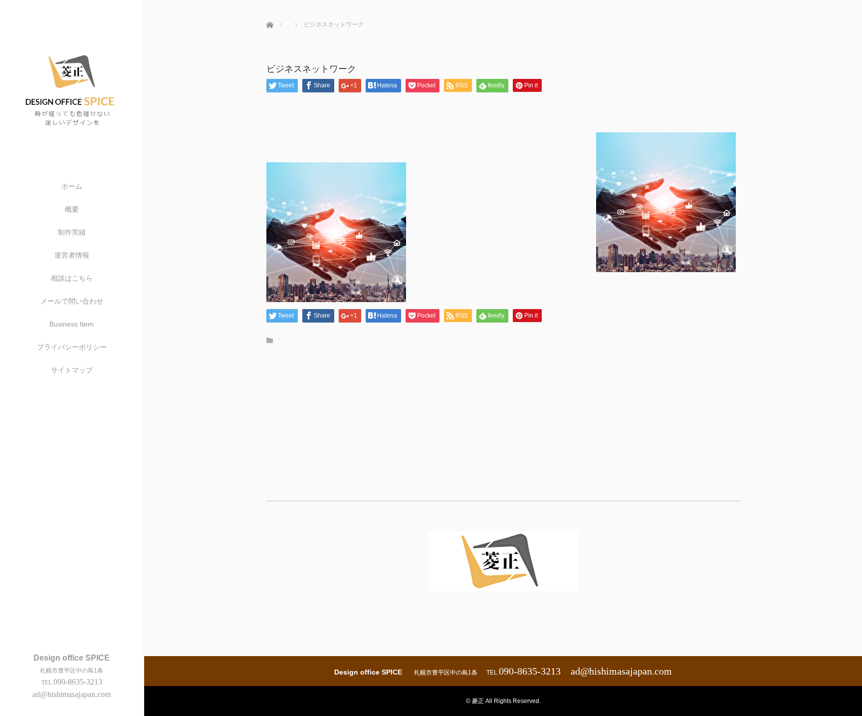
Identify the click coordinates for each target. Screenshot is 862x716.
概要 (72, 209)
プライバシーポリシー (72, 347)
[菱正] (71, 140)
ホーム (71, 186)
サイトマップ (72, 370)
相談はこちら (72, 278)
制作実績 (72, 232)
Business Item (71, 324)
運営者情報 (71, 255)
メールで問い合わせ (71, 301)
